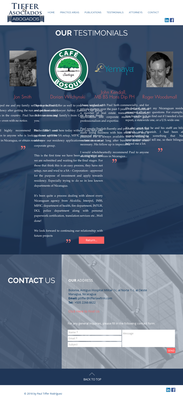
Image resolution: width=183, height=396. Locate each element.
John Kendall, (114, 92)
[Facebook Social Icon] (172, 20)
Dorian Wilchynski (67, 97)
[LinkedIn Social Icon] (167, 20)
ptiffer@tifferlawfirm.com (95, 298)
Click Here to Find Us (84, 311)
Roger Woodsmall (159, 97)
